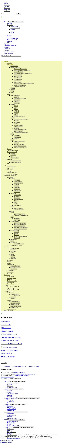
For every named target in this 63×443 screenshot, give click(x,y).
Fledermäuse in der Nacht (22, 375)
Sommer (12, 31)
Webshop (9, 416)
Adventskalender (8, 53)
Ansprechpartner (11, 415)
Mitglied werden (11, 432)
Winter (12, 34)
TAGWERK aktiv (8, 51)
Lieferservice (10, 410)
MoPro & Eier (11, 422)
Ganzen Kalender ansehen (7, 377)
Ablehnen (9, 440)
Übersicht (6, 6)
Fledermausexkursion (19, 372)
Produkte (6, 50)
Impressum (7, 9)
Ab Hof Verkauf (11, 409)
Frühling (12, 29)
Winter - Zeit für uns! (8, 357)
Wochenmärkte (11, 407)
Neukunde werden (12, 418)
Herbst (12, 32)
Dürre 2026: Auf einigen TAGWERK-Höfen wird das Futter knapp (21, 366)
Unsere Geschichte (12, 387)
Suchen (18, 13)
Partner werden (11, 402)
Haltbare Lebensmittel (13, 425)
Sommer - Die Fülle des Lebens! (11, 344)
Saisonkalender (14, 26)
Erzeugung (10, 400)
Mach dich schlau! (12, 39)
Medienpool (7, 11)
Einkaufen (6, 47)
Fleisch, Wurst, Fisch (12, 421)
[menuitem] (6, 61)
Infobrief (9, 41)
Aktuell (6, 21)
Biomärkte (10, 406)
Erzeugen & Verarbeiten (10, 45)
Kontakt (6, 3)
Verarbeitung (10, 401)
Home (5, 2)
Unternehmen (10, 413)
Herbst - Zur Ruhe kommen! (10, 350)
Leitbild (9, 424)
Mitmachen (10, 386)
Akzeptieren (3, 440)
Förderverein (10, 429)
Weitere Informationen (6, 442)
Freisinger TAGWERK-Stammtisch (25, 374)
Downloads (7, 5)
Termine (9, 36)
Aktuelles (9, 23)
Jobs (8, 42)
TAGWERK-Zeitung (12, 38)
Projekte (9, 430)
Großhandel (7, 48)
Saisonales (10, 25)
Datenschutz (7, 8)
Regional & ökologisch (13, 383)
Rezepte (9, 35)
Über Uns (6, 44)
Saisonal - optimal (15, 28)
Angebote (9, 384)
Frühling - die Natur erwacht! (11, 337)
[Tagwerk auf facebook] (2, 19)
